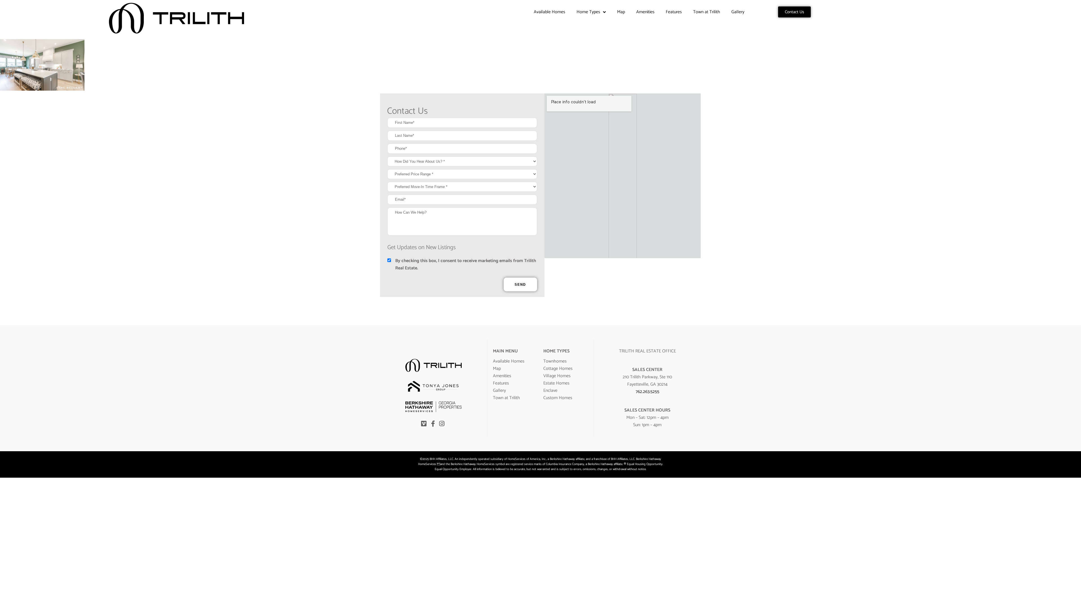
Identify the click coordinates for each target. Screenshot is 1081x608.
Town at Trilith (706, 12)
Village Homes (557, 376)
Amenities (645, 12)
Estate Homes (556, 383)
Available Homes (549, 12)
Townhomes (555, 361)
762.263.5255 (647, 391)
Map (621, 12)
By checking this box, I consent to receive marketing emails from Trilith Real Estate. (465, 264)
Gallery (737, 12)
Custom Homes (557, 398)
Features (674, 12)
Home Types (588, 12)
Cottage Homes (558, 368)
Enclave (550, 390)
